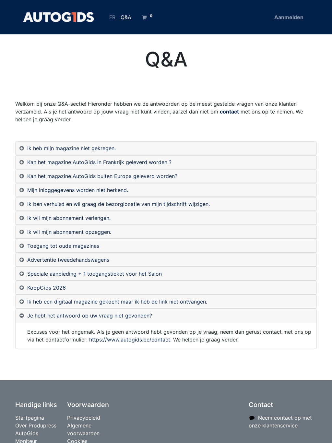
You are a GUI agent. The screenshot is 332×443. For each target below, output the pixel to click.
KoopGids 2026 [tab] (46, 287)
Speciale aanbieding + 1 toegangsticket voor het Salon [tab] (94, 273)
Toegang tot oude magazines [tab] (63, 246)
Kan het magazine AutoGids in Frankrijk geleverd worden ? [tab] (99, 162)
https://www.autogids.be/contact (129, 339)
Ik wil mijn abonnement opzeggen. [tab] (69, 232)
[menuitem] (112, 17)
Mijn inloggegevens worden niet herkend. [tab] (77, 190)
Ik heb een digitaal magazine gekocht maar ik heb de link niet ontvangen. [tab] (117, 301)
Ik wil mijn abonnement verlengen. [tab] (69, 218)
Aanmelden (288, 17)
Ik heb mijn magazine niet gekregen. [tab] (71, 148)
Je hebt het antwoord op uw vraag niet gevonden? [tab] (89, 315)
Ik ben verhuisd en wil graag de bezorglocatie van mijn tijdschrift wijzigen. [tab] (118, 204)
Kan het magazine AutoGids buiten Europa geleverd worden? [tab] (102, 176)
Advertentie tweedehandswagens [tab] (68, 260)
